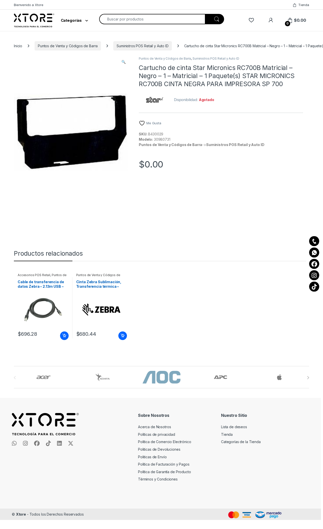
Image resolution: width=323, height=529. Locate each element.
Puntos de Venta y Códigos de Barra (68, 46)
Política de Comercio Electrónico (164, 442)
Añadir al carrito (63, 335)
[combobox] (152, 19)
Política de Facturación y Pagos (164, 464)
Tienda (303, 5)
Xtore (21, 514)
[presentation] (308, 377)
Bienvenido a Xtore (28, 5)
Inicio (18, 46)
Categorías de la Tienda (241, 442)
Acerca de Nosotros (154, 427)
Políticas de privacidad (156, 434)
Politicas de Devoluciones (159, 449)
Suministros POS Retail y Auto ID (143, 46)
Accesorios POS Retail (34, 275)
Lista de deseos (234, 427)
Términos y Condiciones (158, 479)
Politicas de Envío (152, 457)
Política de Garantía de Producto (164, 472)
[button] (123, 62)
